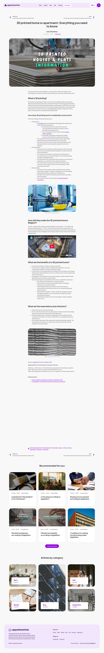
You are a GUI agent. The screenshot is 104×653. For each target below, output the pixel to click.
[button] (93, 5)
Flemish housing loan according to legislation (21, 534)
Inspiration (67, 5)
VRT (51, 362)
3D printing (55, 448)
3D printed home (46, 448)
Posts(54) (16, 607)
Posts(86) (74, 607)
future (70, 448)
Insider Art (36, 362)
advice (60, 448)
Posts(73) (16, 582)
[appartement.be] (19, 630)
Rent (40, 5)
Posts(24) (74, 582)
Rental (45, 5)
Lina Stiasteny (52, 31)
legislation (45, 449)
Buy (51, 5)
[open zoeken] (99, 5)
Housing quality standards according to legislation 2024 (47, 380)
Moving (60, 5)
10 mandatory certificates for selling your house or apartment (48, 381)
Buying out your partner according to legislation (79, 498)
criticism (65, 448)
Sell (55, 5)
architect (41, 123)
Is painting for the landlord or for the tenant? (21, 498)
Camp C (47, 362)
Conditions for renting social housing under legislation (79, 535)
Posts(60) (45, 607)
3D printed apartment (36, 448)
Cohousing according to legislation (50, 498)
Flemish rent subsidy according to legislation (50, 534)
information (33, 449)
